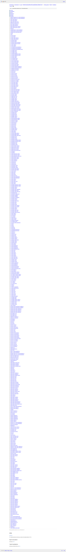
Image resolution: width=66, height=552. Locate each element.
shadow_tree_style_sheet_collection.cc (16, 446)
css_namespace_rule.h (14, 166)
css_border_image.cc (14, 40)
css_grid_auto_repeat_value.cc (15, 102)
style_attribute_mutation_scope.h (16, 452)
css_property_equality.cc (14, 195)
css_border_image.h (14, 41)
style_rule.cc (12, 485)
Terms (11, 550)
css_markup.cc (13, 151)
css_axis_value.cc (13, 35)
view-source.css (13, 519)
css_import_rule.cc (13, 125)
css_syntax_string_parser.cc (15, 266)
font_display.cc (13, 319)
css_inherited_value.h (14, 129)
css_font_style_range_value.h (15, 90)
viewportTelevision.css (14, 522)
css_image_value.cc (14, 122)
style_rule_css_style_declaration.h (16, 488)
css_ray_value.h (13, 216)
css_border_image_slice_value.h (15, 43)
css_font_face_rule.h (14, 74)
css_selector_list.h (13, 235)
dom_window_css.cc (14, 313)
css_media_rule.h (13, 162)
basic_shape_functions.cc (14, 24)
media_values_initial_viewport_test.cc (16, 403)
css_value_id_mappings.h (14, 286)
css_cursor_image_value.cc (15, 60)
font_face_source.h (13, 343)
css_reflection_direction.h (14, 220)
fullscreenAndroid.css (14, 348)
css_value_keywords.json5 (15, 288)
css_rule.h (12, 224)
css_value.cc (12, 284)
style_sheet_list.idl (13, 510)
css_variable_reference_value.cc (15, 299)
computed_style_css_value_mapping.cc (17, 29)
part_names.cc (13, 413)
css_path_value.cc (13, 182)
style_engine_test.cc (14, 467)
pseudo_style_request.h (14, 424)
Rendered (10, 535)
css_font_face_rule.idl (14, 75)
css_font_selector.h (13, 88)
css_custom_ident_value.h (15, 65)
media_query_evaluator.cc (15, 372)
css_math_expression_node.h (15, 154)
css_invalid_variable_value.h (15, 134)
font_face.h (12, 322)
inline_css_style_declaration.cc (15, 351)
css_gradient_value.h (14, 99)
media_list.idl (12, 369)
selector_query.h (13, 444)
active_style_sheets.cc (14, 19)
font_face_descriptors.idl (14, 328)
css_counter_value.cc (14, 56)
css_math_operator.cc (14, 159)
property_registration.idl (14, 418)
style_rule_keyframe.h (14, 493)
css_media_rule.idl (13, 164)
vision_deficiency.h (13, 524)
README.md (12, 425)
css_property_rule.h (13, 203)
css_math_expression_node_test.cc (16, 156)
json (64, 550)
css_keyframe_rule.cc (14, 136)
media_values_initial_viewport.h (15, 402)
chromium (11, 4)
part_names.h (13, 414)
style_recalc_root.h (13, 484)
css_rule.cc (12, 223)
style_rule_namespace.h (14, 494)
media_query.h (13, 371)
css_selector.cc (13, 231)
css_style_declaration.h (14, 246)
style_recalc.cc (13, 480)
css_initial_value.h (13, 131)
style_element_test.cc (14, 461)
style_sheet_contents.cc (14, 503)
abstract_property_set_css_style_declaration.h (18, 18)
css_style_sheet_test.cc (14, 258)
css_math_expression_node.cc (15, 153)
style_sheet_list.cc (13, 508)
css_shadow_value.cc (14, 240)
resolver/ (12, 14)
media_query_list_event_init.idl (15, 384)
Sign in (64, 1)
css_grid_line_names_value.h (15, 107)
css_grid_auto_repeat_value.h (15, 103)
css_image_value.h (13, 123)
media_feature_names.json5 (15, 362)
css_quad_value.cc (13, 213)
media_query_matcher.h (14, 390)
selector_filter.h (13, 441)
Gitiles (6, 550)
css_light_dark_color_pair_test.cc (15, 150)
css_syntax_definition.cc (14, 263)
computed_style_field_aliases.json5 (16, 32)
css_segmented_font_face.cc (15, 229)
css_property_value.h (14, 208)
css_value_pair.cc (13, 291)
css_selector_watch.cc (14, 237)
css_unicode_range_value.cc (15, 276)
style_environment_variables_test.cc (16, 470)
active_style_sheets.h (14, 20)
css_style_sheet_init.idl (14, 257)
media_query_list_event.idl (15, 383)
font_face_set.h (13, 330)
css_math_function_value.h (15, 158)
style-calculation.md (14, 448)
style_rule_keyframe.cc (14, 492)
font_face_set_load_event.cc (15, 335)
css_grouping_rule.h (14, 113)
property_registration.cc (14, 416)
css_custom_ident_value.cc (15, 64)
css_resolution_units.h (14, 221)
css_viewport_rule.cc (14, 301)
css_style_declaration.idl (14, 247)
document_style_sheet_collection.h (16, 309)
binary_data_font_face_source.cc (16, 26)
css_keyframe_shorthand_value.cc (16, 139)
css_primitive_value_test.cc (15, 190)
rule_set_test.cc (13, 434)
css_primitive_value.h (14, 188)
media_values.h (13, 395)
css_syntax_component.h (14, 262)
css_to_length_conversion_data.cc (16, 274)
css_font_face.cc (13, 71)
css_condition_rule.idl (14, 52)
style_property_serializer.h (15, 478)
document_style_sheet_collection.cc (16, 308)
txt (62, 550)
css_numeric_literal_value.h (15, 169)
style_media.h (13, 475)
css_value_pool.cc (13, 293)
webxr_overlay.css (13, 525)
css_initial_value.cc (13, 130)
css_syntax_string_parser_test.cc (15, 268)
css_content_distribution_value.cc (16, 53)
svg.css (12, 515)
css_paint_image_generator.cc (15, 176)
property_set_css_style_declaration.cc (16, 422)
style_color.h (12, 457)
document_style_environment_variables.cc (17, 306)
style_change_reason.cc (14, 454)
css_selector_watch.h (14, 238)
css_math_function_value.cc (15, 157)
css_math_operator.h (14, 160)
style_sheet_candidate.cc (14, 499)
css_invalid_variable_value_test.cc (16, 135)
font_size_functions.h (14, 346)
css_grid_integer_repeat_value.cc (16, 104)
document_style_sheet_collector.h (16, 312)
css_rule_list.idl (13, 228)
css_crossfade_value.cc (14, 58)
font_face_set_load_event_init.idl (15, 338)
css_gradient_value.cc (14, 98)
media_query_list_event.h (14, 382)
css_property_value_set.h (14, 211)
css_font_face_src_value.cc (15, 80)
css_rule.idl (12, 226)
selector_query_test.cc (14, 445)
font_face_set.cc (13, 329)
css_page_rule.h (13, 173)
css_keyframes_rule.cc (14, 142)
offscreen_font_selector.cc (15, 407)
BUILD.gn (12, 28)
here (13, 541)
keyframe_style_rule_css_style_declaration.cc (17, 353)
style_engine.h (13, 463)
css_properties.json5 (14, 192)
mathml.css (12, 361)
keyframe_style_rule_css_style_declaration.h (17, 354)
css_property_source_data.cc (15, 205)
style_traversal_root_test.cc (15, 514)
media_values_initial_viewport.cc (15, 401)
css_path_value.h (13, 183)
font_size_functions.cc (14, 345)
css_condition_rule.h (14, 51)
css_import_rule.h (13, 126)
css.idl (11, 34)
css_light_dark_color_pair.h (15, 149)
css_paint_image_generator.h (15, 177)
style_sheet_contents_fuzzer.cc (15, 506)
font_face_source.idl (14, 344)
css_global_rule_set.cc (14, 96)
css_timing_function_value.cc (15, 271)
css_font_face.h (13, 72)
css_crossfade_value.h (14, 59)
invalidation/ (12, 11)
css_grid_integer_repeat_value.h (15, 105)
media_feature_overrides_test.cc (16, 366)
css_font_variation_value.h (15, 92)
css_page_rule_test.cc (14, 175)
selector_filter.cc (13, 440)
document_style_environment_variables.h (17, 307)
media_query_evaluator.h (14, 374)
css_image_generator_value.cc (15, 118)
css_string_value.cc (13, 243)
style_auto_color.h (13, 453)
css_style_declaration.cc (14, 245)
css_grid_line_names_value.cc (15, 106)
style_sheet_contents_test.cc (15, 507)
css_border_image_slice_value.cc (16, 42)
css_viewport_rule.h (14, 302)
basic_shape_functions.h (14, 25)
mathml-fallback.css (14, 360)
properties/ (12, 13)
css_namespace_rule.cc (14, 165)
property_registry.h (13, 421)
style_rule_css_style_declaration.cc (16, 487)
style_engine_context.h (14, 465)
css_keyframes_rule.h (14, 143)
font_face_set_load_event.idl (15, 337)
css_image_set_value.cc (14, 120)
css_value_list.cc (13, 289)
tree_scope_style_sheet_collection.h (16, 518)
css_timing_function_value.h (15, 273)
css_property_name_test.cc (15, 200)
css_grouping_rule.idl (14, 114)
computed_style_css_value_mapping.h (16, 30)
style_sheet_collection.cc (14, 501)
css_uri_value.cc (13, 281)
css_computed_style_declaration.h (16, 48)
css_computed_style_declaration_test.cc (17, 49)
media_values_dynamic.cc (14, 399)
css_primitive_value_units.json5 (15, 191)
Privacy (8, 550)
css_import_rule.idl (13, 127)
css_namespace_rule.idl (14, 167)
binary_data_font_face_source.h (15, 27)
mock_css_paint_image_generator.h (16, 406)
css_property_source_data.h (15, 206)
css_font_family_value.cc (14, 82)
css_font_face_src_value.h (14, 81)
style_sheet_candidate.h (14, 500)
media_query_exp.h (13, 377)
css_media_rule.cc (13, 161)
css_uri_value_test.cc (14, 283)
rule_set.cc (12, 432)
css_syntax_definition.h (14, 265)
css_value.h (12, 285)
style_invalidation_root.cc (14, 471)
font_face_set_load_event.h (15, 336)
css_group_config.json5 (14, 111)
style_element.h (13, 460)
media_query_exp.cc (14, 376)
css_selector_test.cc (14, 236)
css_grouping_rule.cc (14, 112)
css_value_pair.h (13, 292)
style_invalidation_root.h (14, 472)
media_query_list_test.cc (14, 387)
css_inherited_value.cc (14, 128)
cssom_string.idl (13, 305)
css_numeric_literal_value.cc (15, 168)
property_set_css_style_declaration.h (16, 423)
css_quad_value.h (13, 214)
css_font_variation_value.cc (15, 91)
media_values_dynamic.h (14, 400)
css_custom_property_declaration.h (16, 67)
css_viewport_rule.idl (14, 304)
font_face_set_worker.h (14, 340)
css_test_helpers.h (13, 270)
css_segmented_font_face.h (15, 230)
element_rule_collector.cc (14, 316)
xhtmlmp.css (12, 526)
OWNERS (12, 409)
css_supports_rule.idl (14, 261)
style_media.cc (13, 473)
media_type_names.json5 (14, 393)
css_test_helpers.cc (13, 269)
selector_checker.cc (14, 438)
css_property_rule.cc (14, 201)
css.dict (12, 33)
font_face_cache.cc (13, 324)
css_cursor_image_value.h (15, 61)
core (11, 6)
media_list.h (12, 368)
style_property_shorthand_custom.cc (16, 479)
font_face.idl (12, 323)
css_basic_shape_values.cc (15, 37)
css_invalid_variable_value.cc (15, 133)
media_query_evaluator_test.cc (15, 375)
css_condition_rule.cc (14, 50)
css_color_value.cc (13, 44)
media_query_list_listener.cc (15, 385)
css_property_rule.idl (14, 204)
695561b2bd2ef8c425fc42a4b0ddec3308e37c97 (32, 4)
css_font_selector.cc (14, 87)
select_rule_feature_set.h (14, 437)
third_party (46, 4)
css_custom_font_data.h (14, 63)
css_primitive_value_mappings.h (15, 189)
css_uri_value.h (13, 282)
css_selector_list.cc (13, 234)
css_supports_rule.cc (14, 259)
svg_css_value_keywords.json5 (15, 516)
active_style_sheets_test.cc (15, 21)
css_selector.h (13, 232)
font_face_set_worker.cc (14, 339)
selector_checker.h (13, 439)
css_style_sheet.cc (13, 253)
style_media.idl (13, 476)
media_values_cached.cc (14, 397)
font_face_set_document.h (15, 333)
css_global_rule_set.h (14, 97)
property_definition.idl (14, 415)
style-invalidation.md (14, 449)
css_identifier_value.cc (14, 115)
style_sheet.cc (13, 495)
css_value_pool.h (13, 294)
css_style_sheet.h (13, 254)
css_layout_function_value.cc (15, 145)
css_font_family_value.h (14, 83)
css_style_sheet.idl (13, 255)
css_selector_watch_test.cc (15, 239)
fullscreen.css (13, 347)
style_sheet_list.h (13, 509)
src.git (21, 4)
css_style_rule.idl (13, 252)
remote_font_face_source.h (15, 428)
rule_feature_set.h (13, 430)
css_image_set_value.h (14, 121)
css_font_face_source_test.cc (15, 79)
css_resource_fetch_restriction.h (15, 222)
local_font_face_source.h (14, 359)
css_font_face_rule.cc (14, 73)
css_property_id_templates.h (15, 197)
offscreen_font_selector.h (14, 408)
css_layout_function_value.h (15, 146)
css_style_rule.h (13, 251)
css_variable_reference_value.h (15, 300)
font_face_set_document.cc (15, 332)
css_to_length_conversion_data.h (16, 275)
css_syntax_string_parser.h (15, 267)
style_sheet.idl (13, 498)
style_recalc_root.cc (14, 483)
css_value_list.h (13, 290)
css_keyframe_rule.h (14, 137)
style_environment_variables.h (15, 469)
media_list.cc (12, 367)
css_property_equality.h (14, 196)
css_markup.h (13, 152)
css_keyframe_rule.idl (14, 138)
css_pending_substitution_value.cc (16, 184)
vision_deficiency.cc (14, 523)
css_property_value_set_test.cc (15, 212)
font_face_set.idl (13, 331)
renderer (54, 4)
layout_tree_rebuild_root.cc (15, 355)
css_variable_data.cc (14, 297)
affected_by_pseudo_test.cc (15, 22)
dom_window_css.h (14, 314)
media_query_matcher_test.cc (15, 391)
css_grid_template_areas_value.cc (16, 108)
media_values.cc (13, 394)
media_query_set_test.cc (14, 392)
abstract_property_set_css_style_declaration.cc (18, 17)
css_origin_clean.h (13, 170)
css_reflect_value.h (13, 219)
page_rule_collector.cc (14, 410)
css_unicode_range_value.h (15, 277)
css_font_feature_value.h (14, 86)
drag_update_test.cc (14, 315)
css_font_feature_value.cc (14, 84)
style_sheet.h (13, 496)
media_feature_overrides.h (15, 364)
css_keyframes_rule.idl (14, 144)
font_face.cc (12, 321)
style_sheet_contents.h (14, 504)
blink (51, 4)
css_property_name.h (14, 199)
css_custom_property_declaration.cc (16, 66)
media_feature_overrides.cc (15, 363)
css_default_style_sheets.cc (15, 68)
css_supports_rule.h (14, 260)
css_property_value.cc (14, 207)
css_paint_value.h (13, 180)
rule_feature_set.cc (13, 429)
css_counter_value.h (14, 57)
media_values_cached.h (14, 398)
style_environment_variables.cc (15, 468)
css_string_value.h (13, 244)
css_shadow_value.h (14, 242)
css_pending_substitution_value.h (16, 185)
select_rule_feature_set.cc (14, 436)
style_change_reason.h (14, 455)
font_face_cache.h (13, 325)
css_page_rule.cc (13, 172)
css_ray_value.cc (13, 215)
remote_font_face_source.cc (15, 426)
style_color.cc (13, 456)
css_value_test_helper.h (14, 296)
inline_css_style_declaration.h (15, 352)
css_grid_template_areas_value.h (16, 110)
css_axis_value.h (13, 36)
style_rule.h (12, 486)
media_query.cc (13, 370)
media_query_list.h (13, 379)
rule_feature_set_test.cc (14, 431)
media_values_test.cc (14, 405)
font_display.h (13, 320)
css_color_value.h (13, 45)
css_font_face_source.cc (14, 76)
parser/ (12, 12)
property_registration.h (14, 417)
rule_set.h (12, 433)
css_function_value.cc (14, 94)
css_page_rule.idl (13, 174)
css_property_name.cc (14, 198)
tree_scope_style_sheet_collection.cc (16, 517)
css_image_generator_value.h (15, 119)
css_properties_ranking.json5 (15, 193)
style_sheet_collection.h (14, 502)
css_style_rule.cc (13, 250)
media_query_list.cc (13, 378)
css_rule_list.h (13, 227)
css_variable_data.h (13, 298)
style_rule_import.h (13, 491)
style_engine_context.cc (14, 464)
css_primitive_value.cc (14, 187)
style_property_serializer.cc (15, 477)
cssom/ (12, 10)
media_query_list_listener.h (15, 386)
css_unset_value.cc (13, 278)
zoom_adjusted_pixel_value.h (15, 527)
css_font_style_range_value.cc (15, 89)
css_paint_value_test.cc (14, 181)
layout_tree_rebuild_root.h (15, 356)
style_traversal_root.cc (14, 511)
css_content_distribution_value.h (15, 55)
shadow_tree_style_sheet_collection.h (16, 447)
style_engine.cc (13, 462)
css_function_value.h (14, 95)
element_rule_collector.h (14, 317)
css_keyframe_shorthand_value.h (16, 141)
